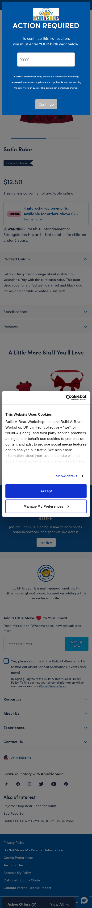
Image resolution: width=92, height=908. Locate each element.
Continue (46, 104)
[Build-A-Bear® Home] (46, 13)
